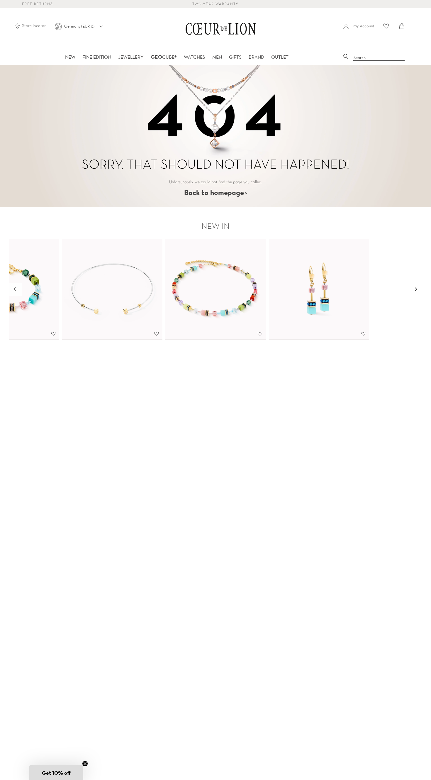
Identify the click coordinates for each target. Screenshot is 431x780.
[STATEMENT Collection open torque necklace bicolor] (112, 289)
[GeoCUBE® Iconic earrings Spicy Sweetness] (319, 289)
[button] (56, 772)
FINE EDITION (96, 57)
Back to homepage (214, 192)
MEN (217, 57)
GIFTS (235, 57)
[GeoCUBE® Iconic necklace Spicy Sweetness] (215, 289)
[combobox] (379, 58)
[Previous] (15, 289)
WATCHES (194, 57)
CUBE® (164, 57)
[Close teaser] (85, 764)
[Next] (415, 289)
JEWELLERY (131, 57)
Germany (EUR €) (79, 26)
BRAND (256, 57)
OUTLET (280, 57)
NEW (70, 57)
